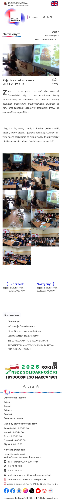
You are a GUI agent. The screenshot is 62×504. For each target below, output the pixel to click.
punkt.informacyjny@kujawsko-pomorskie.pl (29, 475)
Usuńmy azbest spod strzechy (23, 335)
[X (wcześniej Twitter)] (31, 490)
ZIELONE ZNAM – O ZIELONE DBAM (28, 340)
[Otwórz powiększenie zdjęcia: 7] (17, 217)
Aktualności (14, 321)
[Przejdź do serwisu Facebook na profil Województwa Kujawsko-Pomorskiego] (6, 490)
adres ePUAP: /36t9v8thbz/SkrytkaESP (26, 479)
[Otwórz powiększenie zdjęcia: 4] (45, 180)
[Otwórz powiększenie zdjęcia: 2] (45, 162)
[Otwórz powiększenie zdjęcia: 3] (17, 180)
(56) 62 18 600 (15, 466)
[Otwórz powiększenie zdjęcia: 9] (17, 236)
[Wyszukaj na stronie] (29, 17)
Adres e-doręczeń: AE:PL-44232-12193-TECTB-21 (32, 483)
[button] (31, 371)
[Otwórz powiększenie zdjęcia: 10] (45, 236)
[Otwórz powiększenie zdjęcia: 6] (45, 199)
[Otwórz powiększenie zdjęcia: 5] (17, 199)
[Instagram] (25, 490)
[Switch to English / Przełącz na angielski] (54, 3)
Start (54, 32)
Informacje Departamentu (21, 326)
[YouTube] (38, 490)
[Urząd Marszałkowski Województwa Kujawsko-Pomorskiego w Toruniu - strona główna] (14, 17)
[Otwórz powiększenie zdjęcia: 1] (17, 162)
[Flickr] (50, 490)
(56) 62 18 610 (15, 470)
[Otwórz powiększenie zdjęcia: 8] (45, 217)
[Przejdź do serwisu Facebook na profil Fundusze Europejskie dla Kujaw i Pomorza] (12, 490)
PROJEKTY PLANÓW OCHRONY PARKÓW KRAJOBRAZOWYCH (31, 347)
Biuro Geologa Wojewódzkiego (24, 331)
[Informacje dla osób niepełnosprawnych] (49, 17)
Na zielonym (51, 35)
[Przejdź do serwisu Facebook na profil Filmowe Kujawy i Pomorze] (19, 490)
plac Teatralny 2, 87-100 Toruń (23, 461)
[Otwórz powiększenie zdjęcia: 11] (17, 255)
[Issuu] (44, 490)
